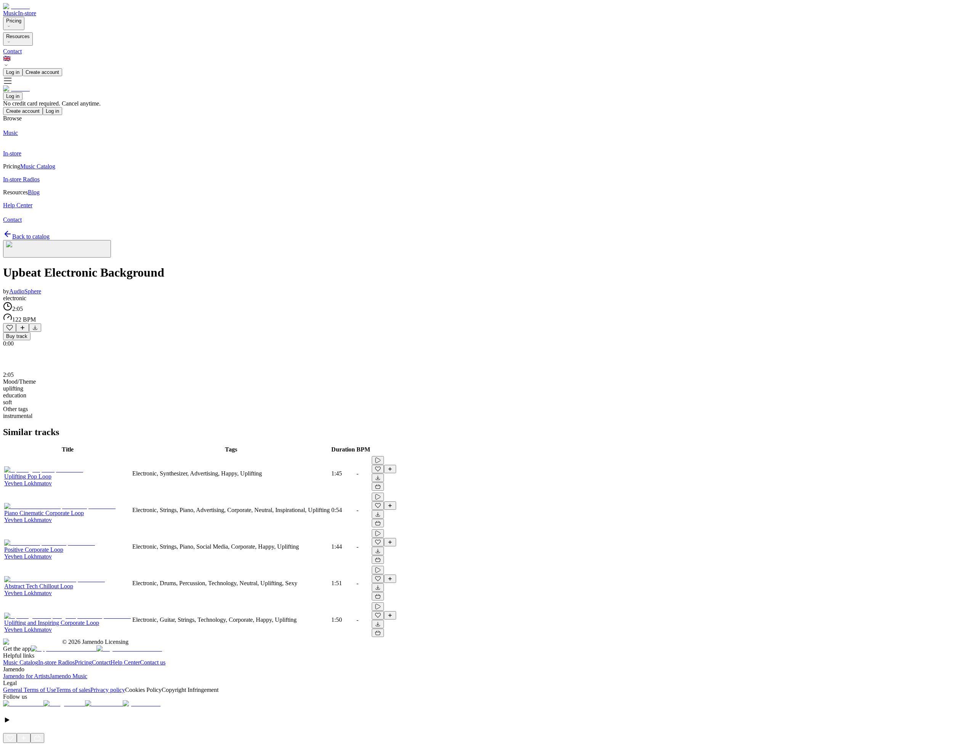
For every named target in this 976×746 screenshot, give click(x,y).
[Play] (57, 249)
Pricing (13, 21)
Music (10, 13)
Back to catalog (31, 236)
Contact (12, 51)
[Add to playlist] (22, 327)
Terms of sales (73, 690)
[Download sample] (35, 327)
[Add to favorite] (9, 327)
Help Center (125, 662)
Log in (12, 72)
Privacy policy (107, 690)
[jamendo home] (16, 6)
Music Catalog (20, 662)
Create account (42, 72)
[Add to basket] (378, 486)
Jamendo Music (68, 676)
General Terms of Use (29, 690)
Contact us (152, 662)
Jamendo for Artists (26, 676)
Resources (18, 36)
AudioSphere (25, 291)
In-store (27, 13)
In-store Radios (56, 662)
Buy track (16, 336)
